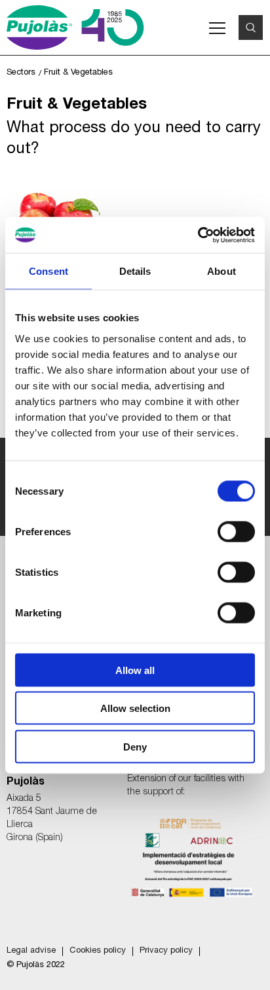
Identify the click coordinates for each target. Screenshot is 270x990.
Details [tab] (135, 271)
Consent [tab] (48, 271)
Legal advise (31, 951)
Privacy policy (166, 951)
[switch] (236, 531)
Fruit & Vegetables (78, 72)
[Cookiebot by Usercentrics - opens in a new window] (197, 234)
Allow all (135, 669)
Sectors (21, 72)
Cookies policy (97, 951)
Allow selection (135, 708)
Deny (135, 746)
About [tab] (221, 271)
